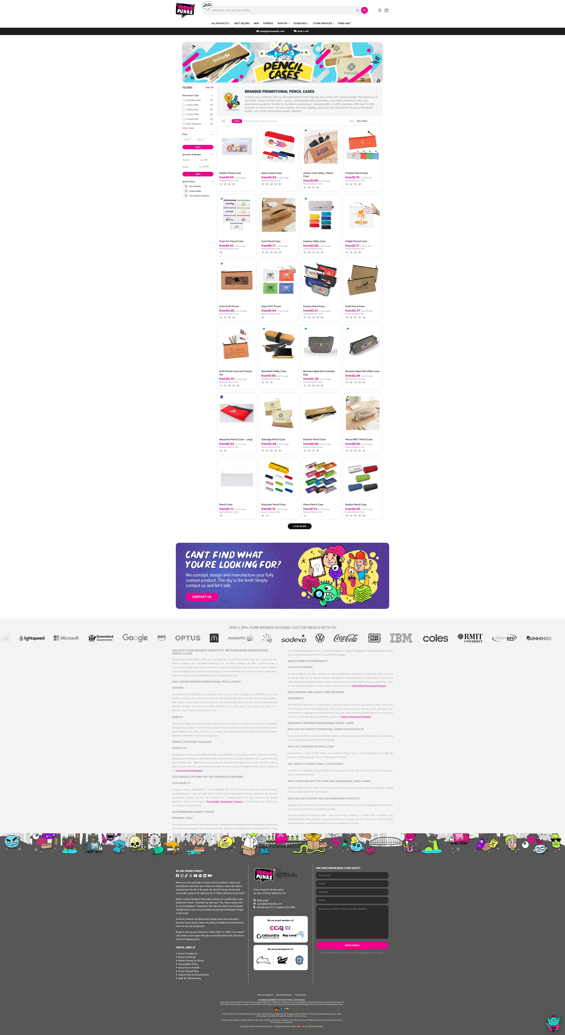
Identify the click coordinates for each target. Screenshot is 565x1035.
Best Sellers (242, 23)
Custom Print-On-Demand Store (193, 974)
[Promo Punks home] (185, 10)
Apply (198, 147)
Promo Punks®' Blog (188, 971)
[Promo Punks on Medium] (209, 876)
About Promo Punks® (189, 967)
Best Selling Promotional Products (369, 686)
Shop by (282, 23)
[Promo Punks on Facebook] (177, 876)
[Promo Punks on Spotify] (200, 876)
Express (268, 23)
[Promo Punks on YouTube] (195, 876)
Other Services (323, 23)
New (256, 23)
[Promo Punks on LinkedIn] (204, 876)
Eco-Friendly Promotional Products (225, 801)
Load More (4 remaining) (300, 526)
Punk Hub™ (345, 23)
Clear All (209, 87)
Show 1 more (188, 128)
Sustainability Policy (188, 964)
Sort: (352, 121)
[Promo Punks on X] (190, 876)
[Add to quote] (252, 187)
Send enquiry (352, 945)
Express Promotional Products (356, 716)
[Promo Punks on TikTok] (186, 876)
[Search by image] (357, 10)
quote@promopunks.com (272, 31)
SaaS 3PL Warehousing (189, 978)
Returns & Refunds (187, 957)
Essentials (300, 23)
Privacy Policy (377, 953)
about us (190, 939)
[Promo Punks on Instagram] (181, 876)
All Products (220, 23)
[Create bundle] (244, 187)
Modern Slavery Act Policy (191, 960)
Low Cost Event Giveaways (189, 770)
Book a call (303, 31)
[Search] (364, 10)
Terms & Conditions (187, 953)
